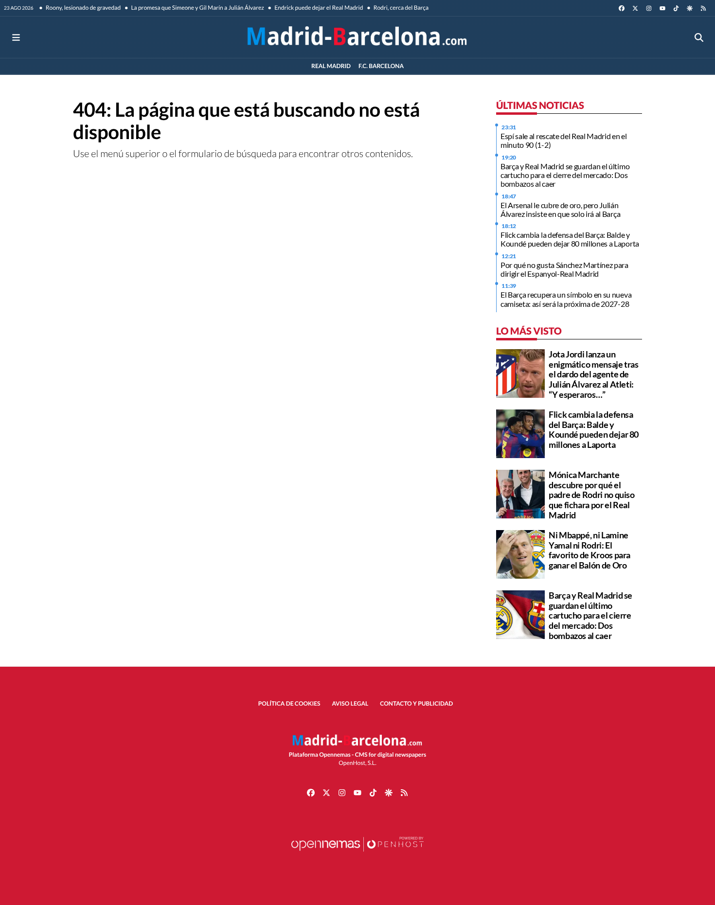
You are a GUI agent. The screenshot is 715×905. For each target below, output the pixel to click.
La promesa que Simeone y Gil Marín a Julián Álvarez (197, 7)
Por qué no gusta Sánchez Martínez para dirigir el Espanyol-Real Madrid (564, 269)
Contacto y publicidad (416, 703)
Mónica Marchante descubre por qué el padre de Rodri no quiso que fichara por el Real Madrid (592, 494)
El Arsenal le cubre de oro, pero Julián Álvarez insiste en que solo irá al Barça (560, 209)
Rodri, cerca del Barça (400, 7)
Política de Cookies (289, 703)
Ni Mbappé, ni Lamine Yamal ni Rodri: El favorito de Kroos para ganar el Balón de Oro (589, 550)
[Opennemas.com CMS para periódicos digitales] (357, 853)
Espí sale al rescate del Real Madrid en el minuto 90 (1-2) (563, 140)
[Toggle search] (699, 37)
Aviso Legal (350, 703)
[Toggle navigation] (16, 37)
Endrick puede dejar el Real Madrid (318, 7)
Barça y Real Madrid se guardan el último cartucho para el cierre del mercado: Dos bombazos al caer (564, 175)
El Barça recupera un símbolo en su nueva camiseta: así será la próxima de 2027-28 (565, 299)
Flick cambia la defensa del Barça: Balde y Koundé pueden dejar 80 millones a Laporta (569, 239)
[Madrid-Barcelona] (357, 37)
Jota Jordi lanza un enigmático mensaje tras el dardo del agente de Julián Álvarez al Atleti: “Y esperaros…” (594, 374)
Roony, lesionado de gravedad (83, 7)
